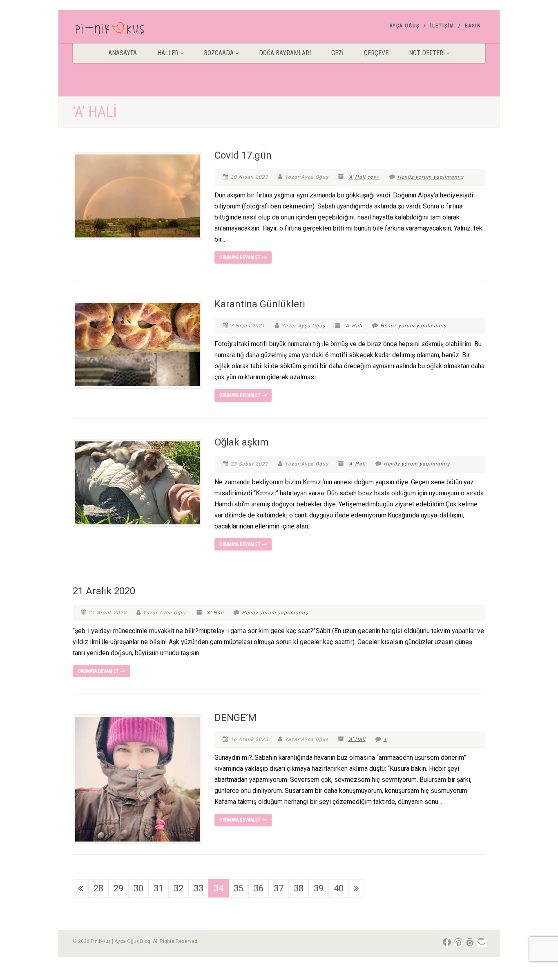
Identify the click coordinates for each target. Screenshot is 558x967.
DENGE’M (235, 717)
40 (339, 888)
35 (238, 888)
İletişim (442, 26)
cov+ (373, 177)
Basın (473, 26)
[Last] (356, 888)
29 (118, 888)
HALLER (168, 53)
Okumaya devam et (240, 257)
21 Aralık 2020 (104, 591)
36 (258, 888)
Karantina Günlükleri (259, 304)
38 (299, 888)
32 (178, 888)
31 (158, 888)
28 (98, 888)
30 (138, 888)
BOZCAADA (219, 53)
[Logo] (137, 29)
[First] (81, 888)
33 (198, 888)
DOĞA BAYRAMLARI (285, 53)
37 (278, 888)
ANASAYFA (122, 53)
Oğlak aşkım (241, 442)
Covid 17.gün (243, 155)
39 (319, 888)
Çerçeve (376, 53)
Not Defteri (427, 53)
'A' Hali (357, 177)
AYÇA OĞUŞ (405, 26)
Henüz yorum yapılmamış (430, 177)
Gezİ (337, 53)
